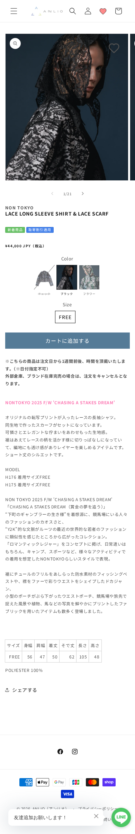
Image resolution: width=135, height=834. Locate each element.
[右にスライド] (82, 193)
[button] (13, 11)
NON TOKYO (19, 207)
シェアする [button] (24, 689)
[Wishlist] (103, 11)
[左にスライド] (52, 193)
